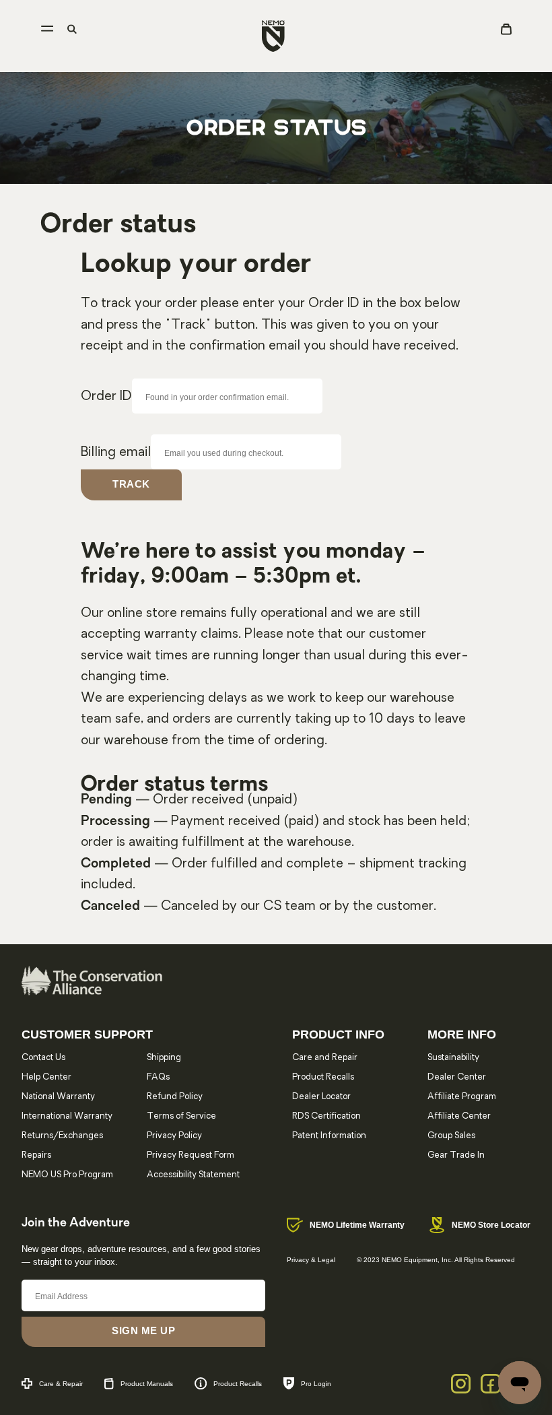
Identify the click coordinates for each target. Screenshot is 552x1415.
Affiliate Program (461, 1096)
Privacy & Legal (311, 1259)
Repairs (36, 1155)
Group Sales (451, 1135)
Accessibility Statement (193, 1175)
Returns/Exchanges (62, 1135)
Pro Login (316, 1383)
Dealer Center (456, 1077)
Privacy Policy (174, 1135)
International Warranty (67, 1116)
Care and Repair (324, 1057)
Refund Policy (175, 1096)
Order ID (106, 396)
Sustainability (453, 1057)
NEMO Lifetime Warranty (357, 1225)
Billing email (116, 452)
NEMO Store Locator (491, 1225)
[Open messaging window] (519, 1382)
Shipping (164, 1057)
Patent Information (329, 1135)
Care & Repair (61, 1383)
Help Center (46, 1077)
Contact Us (43, 1057)
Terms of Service (181, 1116)
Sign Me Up (143, 1330)
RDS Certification (326, 1116)
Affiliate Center (459, 1116)
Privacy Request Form (190, 1155)
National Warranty (58, 1096)
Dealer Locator (321, 1096)
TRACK (131, 484)
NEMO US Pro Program (67, 1175)
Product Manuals (146, 1383)
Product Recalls (323, 1077)
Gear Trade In (456, 1155)
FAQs (158, 1077)
